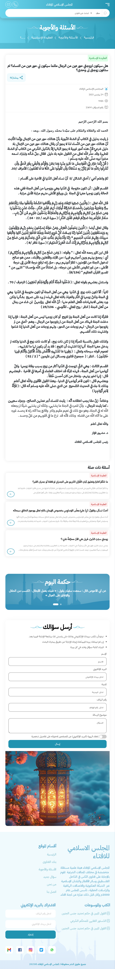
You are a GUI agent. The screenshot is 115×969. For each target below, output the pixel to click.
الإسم (104, 654)
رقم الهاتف (102, 699)
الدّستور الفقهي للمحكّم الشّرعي (88, 921)
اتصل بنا (51, 892)
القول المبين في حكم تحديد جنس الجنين (84, 913)
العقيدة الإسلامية (42, 37)
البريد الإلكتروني (100, 669)
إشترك (30, 934)
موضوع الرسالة (100, 715)
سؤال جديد (49, 877)
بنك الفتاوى (49, 862)
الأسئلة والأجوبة (68, 37)
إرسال (57, 744)
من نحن (51, 884)
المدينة (104, 684)
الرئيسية (89, 37)
